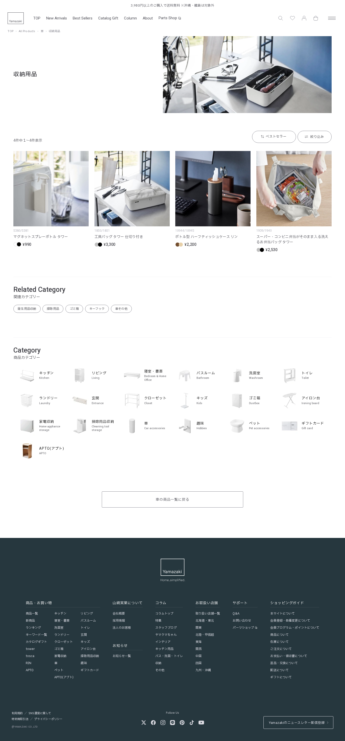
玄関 (84, 635)
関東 (198, 627)
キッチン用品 (164, 649)
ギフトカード (90, 670)
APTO (30, 670)
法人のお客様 (122, 627)
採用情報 (119, 620)
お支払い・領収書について (288, 656)
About (148, 18)
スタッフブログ (166, 627)
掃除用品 (53, 309)
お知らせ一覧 (122, 656)
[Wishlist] (292, 18)
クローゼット (63, 642)
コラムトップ (164, 613)
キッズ (85, 642)
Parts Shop (168, 18)
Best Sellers (82, 18)
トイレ (85, 627)
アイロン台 (88, 649)
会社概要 (119, 613)
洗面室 (58, 627)
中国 (198, 656)
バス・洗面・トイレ (169, 656)
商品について (279, 635)
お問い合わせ (242, 620)
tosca (30, 656)
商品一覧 (32, 613)
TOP (36, 18)
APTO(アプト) (63, 677)
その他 (159, 670)
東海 (198, 642)
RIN (28, 663)
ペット (58, 670)
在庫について (279, 642)
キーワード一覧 (36, 635)
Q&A (236, 613)
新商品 (30, 620)
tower (30, 649)
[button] (280, 18)
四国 (198, 663)
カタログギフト (36, 642)
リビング (87, 613)
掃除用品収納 (90, 656)
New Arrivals (56, 18)
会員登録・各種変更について (290, 620)
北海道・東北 (204, 620)
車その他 (121, 309)
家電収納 (60, 656)
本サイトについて (282, 613)
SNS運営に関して (40, 713)
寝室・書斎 (62, 620)
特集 (158, 620)
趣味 (84, 663)
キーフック (97, 309)
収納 (158, 663)
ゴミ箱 (74, 309)
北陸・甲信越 (204, 635)
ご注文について (281, 649)
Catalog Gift (108, 18)
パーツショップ (243, 627)
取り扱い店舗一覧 (207, 613)
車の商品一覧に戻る (173, 499)
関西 (198, 649)
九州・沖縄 (203, 670)
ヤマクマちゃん (166, 635)
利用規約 (17, 713)
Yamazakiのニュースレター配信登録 (297, 722)
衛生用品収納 (27, 309)
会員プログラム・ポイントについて (294, 627)
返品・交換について (284, 663)
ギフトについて (281, 677)
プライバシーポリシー (48, 719)
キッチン (60, 613)
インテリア (163, 642)
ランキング (33, 627)
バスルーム (88, 620)
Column (130, 18)
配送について (279, 670)
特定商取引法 (20, 719)
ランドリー (62, 635)
